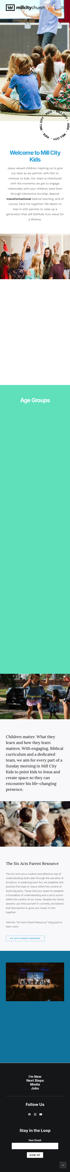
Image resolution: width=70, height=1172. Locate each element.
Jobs (35, 1088)
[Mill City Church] (25, 7)
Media (35, 1084)
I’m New (35, 1077)
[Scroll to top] (63, 1164)
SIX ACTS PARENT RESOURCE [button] (25, 938)
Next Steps (35, 1080)
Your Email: (35, 1140)
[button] (62, 7)
